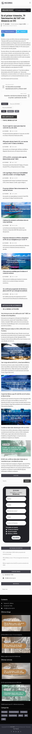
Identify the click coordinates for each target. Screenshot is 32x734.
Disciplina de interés (12, 527)
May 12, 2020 (15, 294)
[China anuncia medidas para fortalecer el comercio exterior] (16, 261)
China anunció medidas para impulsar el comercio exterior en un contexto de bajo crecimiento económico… (15, 281)
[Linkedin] (2, 34)
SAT (17, 111)
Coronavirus (24, 712)
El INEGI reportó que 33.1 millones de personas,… (13, 704)
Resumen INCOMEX (15, 104)
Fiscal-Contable (12, 531)
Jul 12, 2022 (14, 193)
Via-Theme (16, 728)
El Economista (14, 78)
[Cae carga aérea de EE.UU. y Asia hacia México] (16, 351)
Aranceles (4, 712)
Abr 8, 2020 (14, 243)
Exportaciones (12, 715)
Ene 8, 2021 (14, 146)
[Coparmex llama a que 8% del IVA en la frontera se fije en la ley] (16, 383)
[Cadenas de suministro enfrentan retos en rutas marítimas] (16, 210)
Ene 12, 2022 (14, 131)
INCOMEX (7, 24)
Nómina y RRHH (12, 533)
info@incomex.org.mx (10, 578)
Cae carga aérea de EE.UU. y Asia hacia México (15, 362)
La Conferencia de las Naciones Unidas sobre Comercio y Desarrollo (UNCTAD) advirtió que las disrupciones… (14, 229)
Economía (4, 715)
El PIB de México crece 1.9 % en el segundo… (12, 634)
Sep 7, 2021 (14, 162)
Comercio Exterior (12, 529)
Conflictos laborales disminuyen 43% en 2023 (15, 427)
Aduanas (10, 111)
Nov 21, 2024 (14, 276)
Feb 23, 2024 (14, 225)
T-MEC (3, 719)
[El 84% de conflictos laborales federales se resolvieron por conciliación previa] (16, 448)
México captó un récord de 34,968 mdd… (11, 656)
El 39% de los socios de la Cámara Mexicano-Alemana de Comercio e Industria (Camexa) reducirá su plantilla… (16, 247)
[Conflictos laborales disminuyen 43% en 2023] (16, 417)
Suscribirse (16, 537)
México (20, 715)
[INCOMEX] (6, 3)
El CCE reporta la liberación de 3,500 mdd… (11, 682)
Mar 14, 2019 (14, 178)
